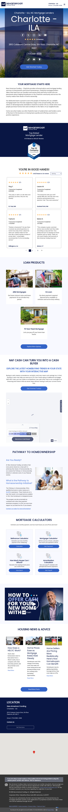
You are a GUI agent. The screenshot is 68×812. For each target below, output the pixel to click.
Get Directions (20, 727)
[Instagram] (34, 35)
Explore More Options (34, 346)
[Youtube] (45, 35)
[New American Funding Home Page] (12, 4)
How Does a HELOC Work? (14, 649)
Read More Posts (34, 689)
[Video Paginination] (31, 595)
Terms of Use (41, 806)
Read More (11, 670)
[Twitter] (29, 35)
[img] (34, 604)
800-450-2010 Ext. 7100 (25, 780)
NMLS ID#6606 (13, 806)
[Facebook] (23, 35)
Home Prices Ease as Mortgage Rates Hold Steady (33, 653)
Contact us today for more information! (18, 508)
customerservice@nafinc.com (48, 787)
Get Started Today (34, 67)
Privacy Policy (50, 809)
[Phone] (29, 60)
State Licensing (22, 806)
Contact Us (10, 722)
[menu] (64, 4)
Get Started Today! (34, 388)
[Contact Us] (34, 60)
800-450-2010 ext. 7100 (48, 786)
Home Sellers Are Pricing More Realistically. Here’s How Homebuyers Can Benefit (53, 656)
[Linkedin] (40, 35)
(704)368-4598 (57, 5)
